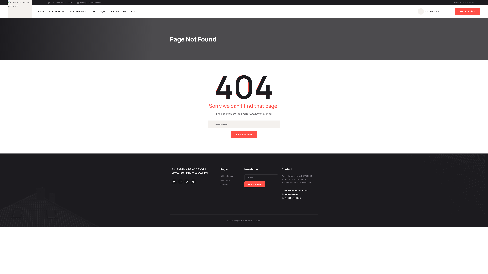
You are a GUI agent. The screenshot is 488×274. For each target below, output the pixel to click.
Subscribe (255, 184)
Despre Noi (225, 180)
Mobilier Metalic (57, 11)
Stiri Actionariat (118, 11)
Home (41, 11)
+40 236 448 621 (433, 11)
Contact (470, 2)
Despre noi (459, 2)
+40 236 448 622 (293, 198)
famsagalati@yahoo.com (90, 2)
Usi (93, 11)
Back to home (245, 134)
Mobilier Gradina (78, 11)
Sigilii (102, 11)
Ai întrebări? (468, 11)
